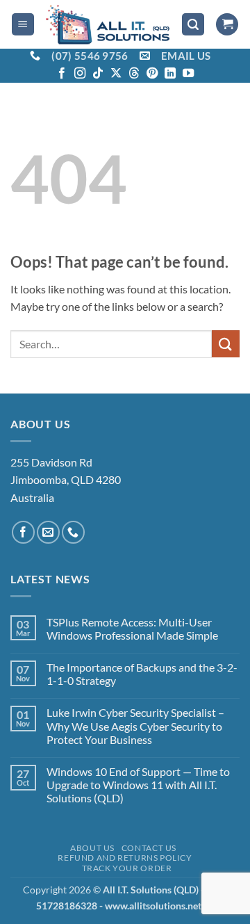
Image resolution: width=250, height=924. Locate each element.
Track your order (127, 868)
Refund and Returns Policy (125, 857)
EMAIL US (185, 55)
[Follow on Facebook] (61, 73)
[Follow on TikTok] (97, 73)
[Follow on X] (116, 73)
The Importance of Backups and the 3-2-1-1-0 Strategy (142, 673)
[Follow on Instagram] (79, 73)
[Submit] (226, 343)
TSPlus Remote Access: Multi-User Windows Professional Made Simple (132, 628)
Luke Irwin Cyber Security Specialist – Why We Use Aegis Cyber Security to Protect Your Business (135, 725)
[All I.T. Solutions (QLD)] (108, 24)
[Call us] (73, 532)
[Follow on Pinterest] (152, 73)
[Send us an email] (48, 532)
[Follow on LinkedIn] (170, 73)
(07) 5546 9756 (89, 55)
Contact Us (149, 848)
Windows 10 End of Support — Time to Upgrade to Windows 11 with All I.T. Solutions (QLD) (138, 784)
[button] (23, 24)
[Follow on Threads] (134, 73)
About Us (92, 848)
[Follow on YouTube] (188, 73)
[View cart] (227, 24)
